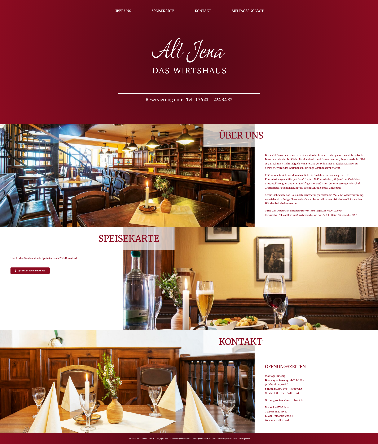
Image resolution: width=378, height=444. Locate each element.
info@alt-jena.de (283, 415)
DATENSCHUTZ (147, 439)
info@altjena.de (228, 439)
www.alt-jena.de (280, 420)
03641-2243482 (278, 411)
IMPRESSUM (133, 439)
